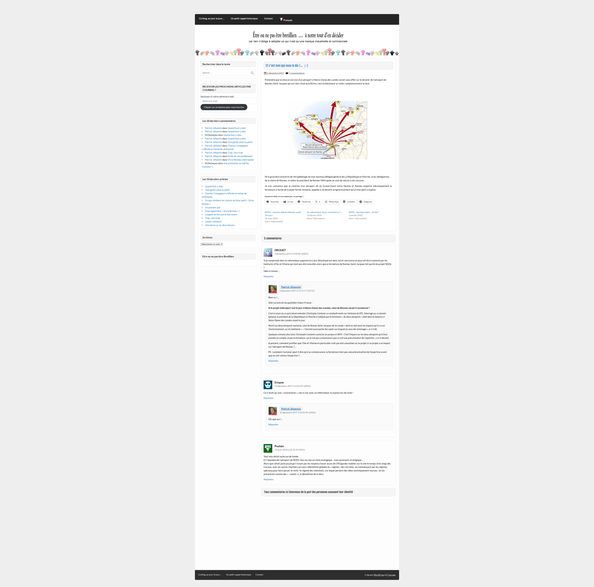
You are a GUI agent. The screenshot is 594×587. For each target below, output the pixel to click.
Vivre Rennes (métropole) (241, 159)
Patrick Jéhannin (291, 287)
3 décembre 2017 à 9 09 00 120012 (291, 253)
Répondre (268, 276)
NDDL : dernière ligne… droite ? (364, 212)
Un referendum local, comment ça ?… (324, 212)
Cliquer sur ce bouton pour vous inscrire (224, 107)
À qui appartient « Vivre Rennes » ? (222, 211)
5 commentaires (297, 73)
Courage (391, 575)
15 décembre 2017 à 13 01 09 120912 (293, 386)
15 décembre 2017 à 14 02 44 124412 (298, 412)
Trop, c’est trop (235, 152)
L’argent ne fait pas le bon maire (221, 214)
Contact (268, 18)
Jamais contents (213, 221)
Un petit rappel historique (244, 18)
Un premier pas (212, 207)
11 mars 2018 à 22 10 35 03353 (290, 449)
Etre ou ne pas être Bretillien (218, 256)
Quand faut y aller (237, 128)
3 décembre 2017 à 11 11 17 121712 (297, 290)
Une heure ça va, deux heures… (220, 225)
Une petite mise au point (240, 142)
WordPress (379, 575)
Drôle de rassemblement (240, 156)
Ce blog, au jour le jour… (211, 18)
